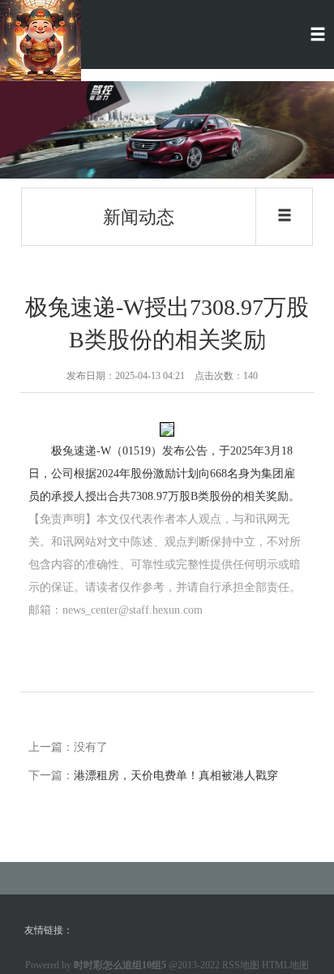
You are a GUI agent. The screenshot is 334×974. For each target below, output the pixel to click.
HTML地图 (285, 965)
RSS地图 (240, 965)
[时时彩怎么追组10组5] (40, 39)
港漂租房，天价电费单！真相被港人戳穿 (176, 775)
